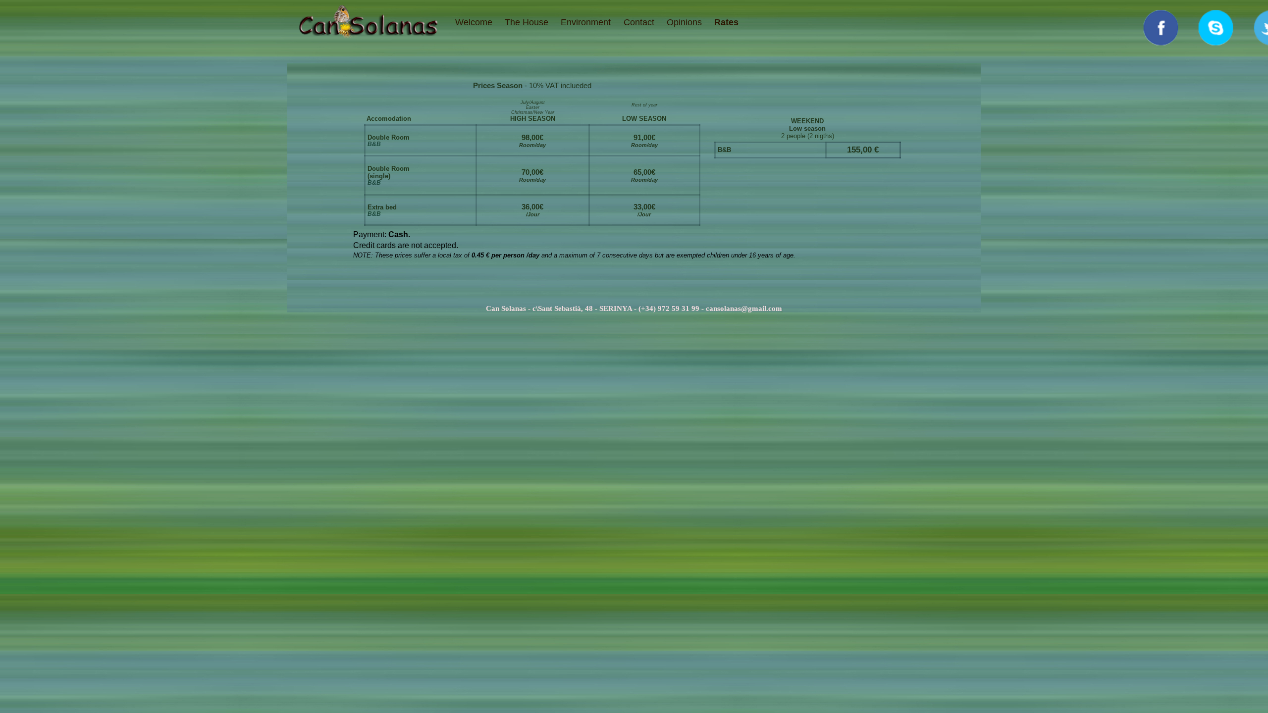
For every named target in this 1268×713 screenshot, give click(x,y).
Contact (639, 22)
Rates (726, 22)
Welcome (473, 22)
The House (526, 22)
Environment (586, 22)
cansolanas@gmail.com (744, 308)
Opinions (684, 22)
